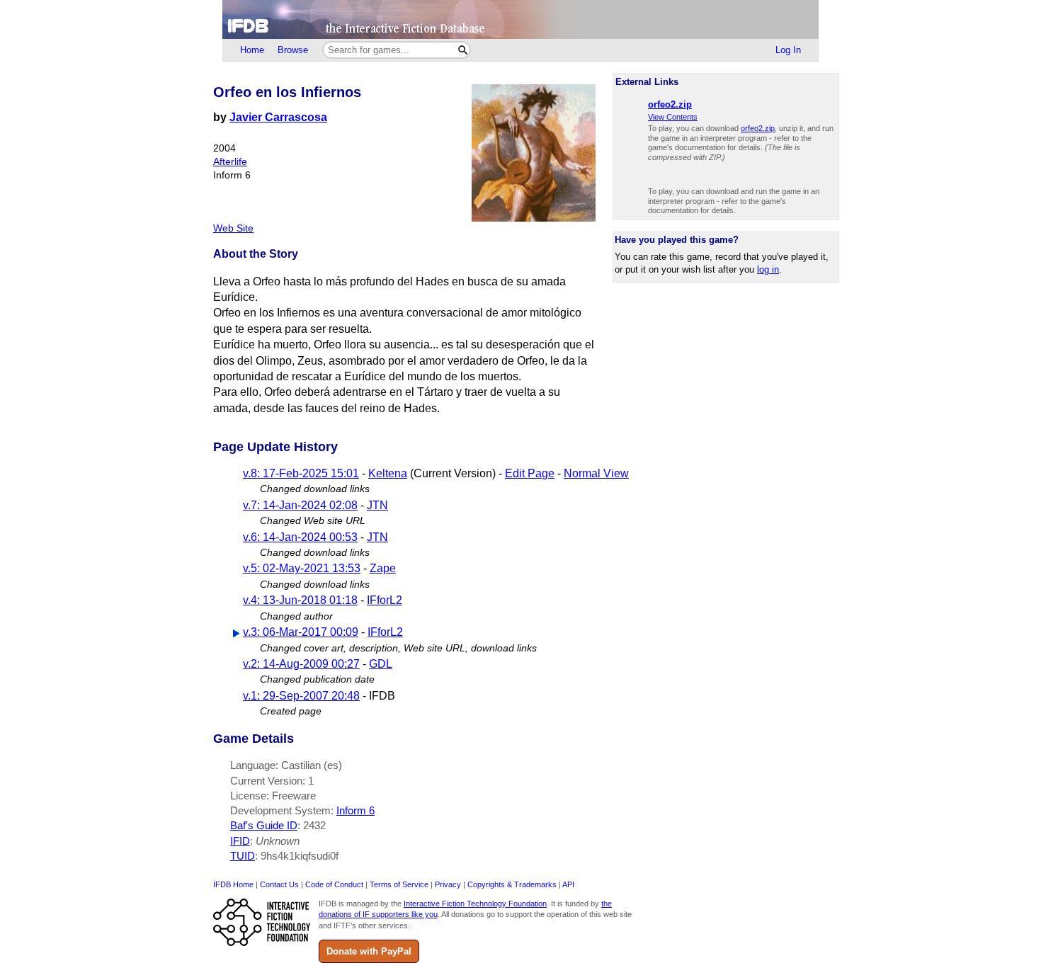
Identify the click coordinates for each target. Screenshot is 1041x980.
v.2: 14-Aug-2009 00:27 (301, 664)
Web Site (233, 228)
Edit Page (529, 473)
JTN (377, 505)
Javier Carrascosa (278, 117)
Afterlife (230, 161)
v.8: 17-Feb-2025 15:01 (301, 473)
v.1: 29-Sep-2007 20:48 (301, 696)
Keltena (387, 473)
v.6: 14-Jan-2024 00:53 (300, 537)
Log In (788, 50)
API (568, 884)
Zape (383, 568)
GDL (380, 664)
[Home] (520, 19)
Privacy (448, 884)
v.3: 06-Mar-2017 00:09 (300, 632)
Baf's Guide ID (263, 825)
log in (768, 269)
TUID (242, 856)
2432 (314, 825)
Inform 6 (355, 810)
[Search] (463, 49)
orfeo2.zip (758, 128)
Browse (293, 50)
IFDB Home (233, 884)
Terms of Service (399, 884)
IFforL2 (384, 600)
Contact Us (279, 884)
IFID (240, 841)
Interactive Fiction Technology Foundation (475, 903)
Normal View (596, 473)
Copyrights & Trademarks (512, 884)
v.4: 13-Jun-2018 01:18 (300, 600)
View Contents (673, 117)
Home (252, 50)
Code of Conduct (334, 884)
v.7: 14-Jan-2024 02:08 (300, 505)
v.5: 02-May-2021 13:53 (301, 568)
